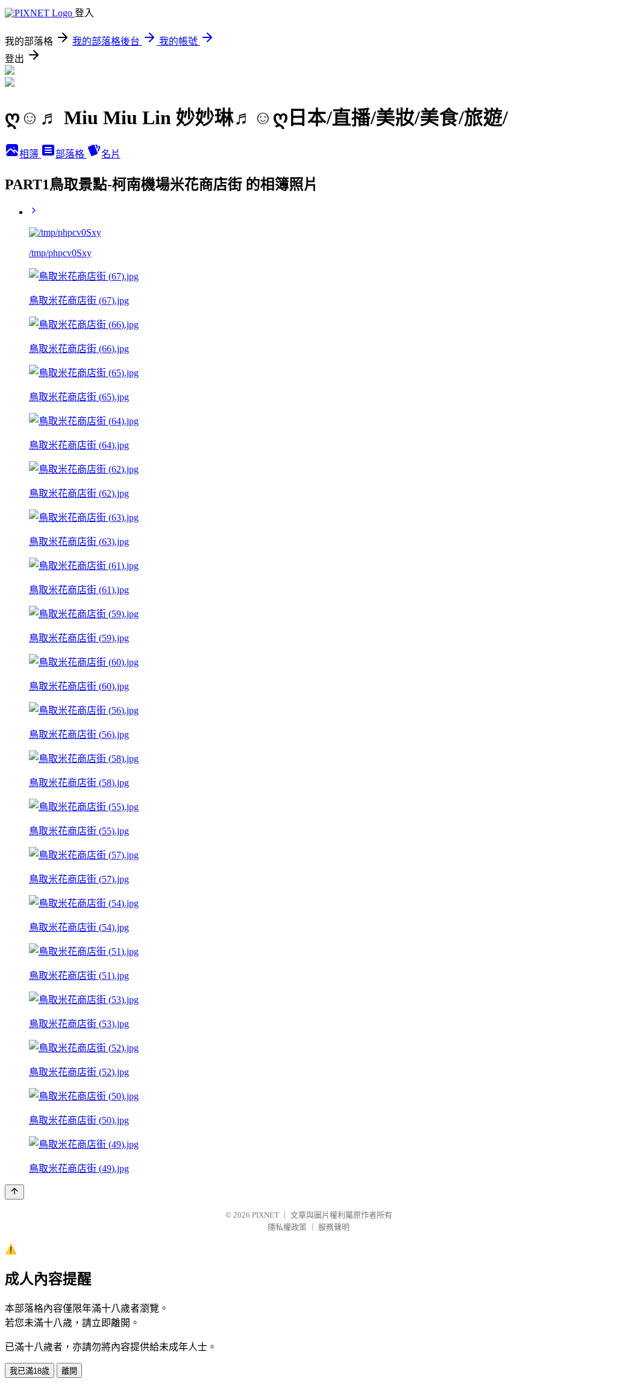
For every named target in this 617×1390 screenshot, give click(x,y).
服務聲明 (333, 1226)
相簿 (30, 154)
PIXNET (265, 1214)
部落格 (71, 154)
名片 (111, 154)
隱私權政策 (287, 1226)
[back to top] (14, 1192)
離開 (69, 1371)
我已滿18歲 (29, 1371)
